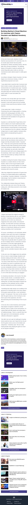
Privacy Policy (10, 503)
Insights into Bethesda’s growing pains (18, 417)
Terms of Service (17, 503)
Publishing (15, 28)
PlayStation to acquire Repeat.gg (16, 465)
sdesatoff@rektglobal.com (18, 343)
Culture (3, 28)
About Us (9, 501)
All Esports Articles (14, 491)
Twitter (5, 344)
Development (8, 28)
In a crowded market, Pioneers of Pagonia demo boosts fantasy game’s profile (17, 425)
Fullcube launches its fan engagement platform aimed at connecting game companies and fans (18, 486)
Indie (3, 347)
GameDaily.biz (8, 499)
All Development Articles (14, 408)
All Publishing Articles (14, 449)
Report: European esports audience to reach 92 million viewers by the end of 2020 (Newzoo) (17, 473)
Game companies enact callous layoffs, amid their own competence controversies (18, 444)
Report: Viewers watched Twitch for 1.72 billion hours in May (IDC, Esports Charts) (17, 479)
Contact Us (16, 501)
